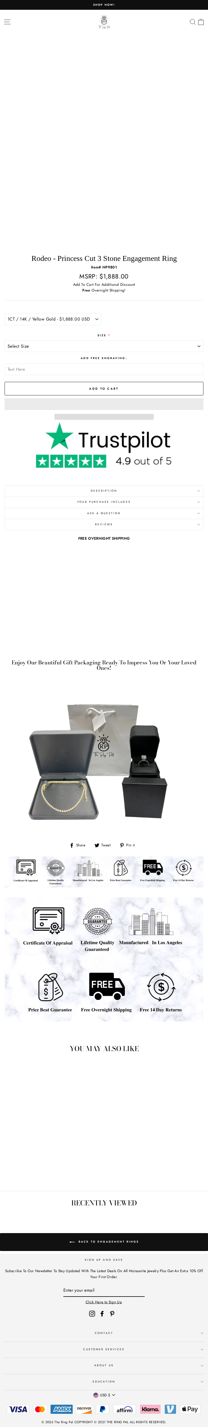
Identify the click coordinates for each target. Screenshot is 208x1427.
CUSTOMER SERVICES (104, 1349)
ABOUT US (103, 1365)
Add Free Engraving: (104, 358)
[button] (104, 404)
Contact (104, 1333)
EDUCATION (104, 1382)
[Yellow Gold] (40, 1172)
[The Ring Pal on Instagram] (92, 1313)
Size (104, 335)
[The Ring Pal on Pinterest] (112, 1313)
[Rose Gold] (46, 1172)
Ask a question (104, 513)
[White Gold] (33, 1172)
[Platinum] (52, 1172)
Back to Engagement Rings (108, 1242)
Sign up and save (104, 1260)
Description (104, 491)
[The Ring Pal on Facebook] (102, 1313)
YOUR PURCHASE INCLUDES (104, 502)
